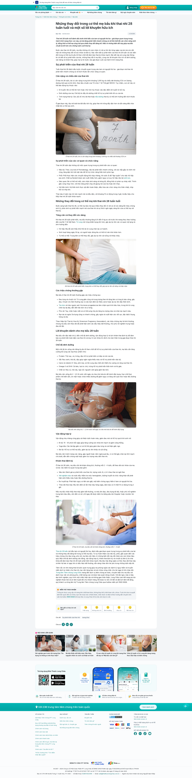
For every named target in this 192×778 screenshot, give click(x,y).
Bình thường (108, 610)
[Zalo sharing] (67, 624)
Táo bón (62, 305)
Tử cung (79, 222)
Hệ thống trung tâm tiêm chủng (69, 727)
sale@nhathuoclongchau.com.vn (109, 773)
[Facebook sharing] (63, 624)
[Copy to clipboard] (71, 624)
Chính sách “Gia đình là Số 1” (44, 749)
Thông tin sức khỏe (65, 17)
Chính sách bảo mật (41, 732)
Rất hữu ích (130, 610)
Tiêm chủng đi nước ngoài (92, 724)
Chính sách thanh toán (42, 738)
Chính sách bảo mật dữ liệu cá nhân (46, 735)
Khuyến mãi (88, 717)
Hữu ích (119, 610)
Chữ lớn (132, 33)
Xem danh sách (148, 707)
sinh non (127, 178)
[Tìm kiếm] (97, 7)
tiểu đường (99, 97)
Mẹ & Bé (75, 17)
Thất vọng (85, 610)
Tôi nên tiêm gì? (89, 721)
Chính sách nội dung (41, 728)
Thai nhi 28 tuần (62, 551)
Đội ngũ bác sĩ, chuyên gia (68, 724)
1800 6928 (71, 597)
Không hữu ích (96, 610)
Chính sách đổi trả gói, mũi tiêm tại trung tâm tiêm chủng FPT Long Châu (46, 744)
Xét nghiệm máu (65, 476)
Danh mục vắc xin (65, 717)
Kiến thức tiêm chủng (50, 17)
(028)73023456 (87, 773)
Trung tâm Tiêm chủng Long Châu (68, 573)
